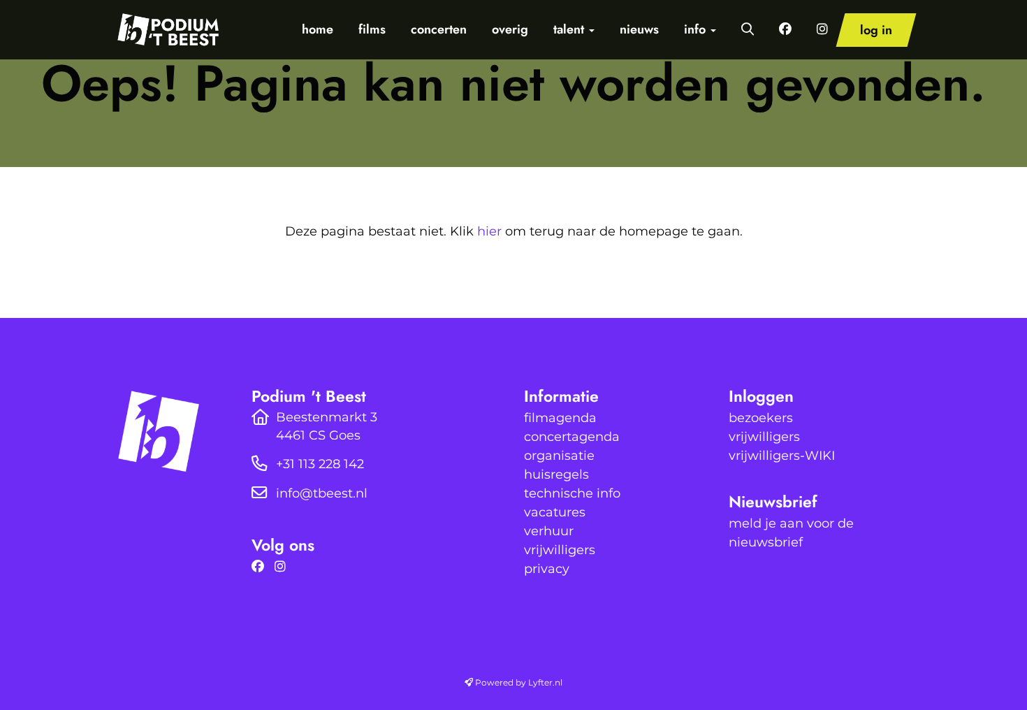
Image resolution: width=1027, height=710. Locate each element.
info (696, 29)
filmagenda (560, 418)
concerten (439, 29)
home (317, 29)
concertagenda (572, 436)
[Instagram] (284, 566)
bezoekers (761, 418)
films (372, 29)
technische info (572, 493)
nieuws (639, 29)
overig (510, 29)
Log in (876, 30)
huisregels (556, 474)
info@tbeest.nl (321, 493)
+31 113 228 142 (320, 464)
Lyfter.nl (545, 682)
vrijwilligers (559, 550)
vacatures (554, 512)
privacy (546, 569)
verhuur (549, 531)
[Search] (747, 29)
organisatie (559, 455)
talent (570, 29)
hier (489, 231)
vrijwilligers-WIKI (782, 455)
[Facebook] (261, 566)
